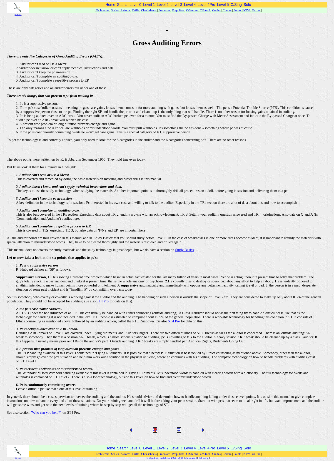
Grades (216, 10)
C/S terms (192, 10)
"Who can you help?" (46, 412)
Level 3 (176, 5)
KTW (246, 10)
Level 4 (190, 5)
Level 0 (135, 5)
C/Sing (236, 5)
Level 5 (223, 5)
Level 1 (149, 5)
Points (237, 10)
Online (256, 10)
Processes (164, 10)
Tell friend (204, 458)
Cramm (227, 10)
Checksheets (149, 10)
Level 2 (163, 5)
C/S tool (205, 10)
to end (18, 14)
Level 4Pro (206, 5)
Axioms (125, 10)
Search (123, 5)
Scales (115, 10)
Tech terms (102, 10)
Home (110, 5)
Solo (247, 5)
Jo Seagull (191, 458)
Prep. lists (178, 10)
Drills (135, 10)
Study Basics (184, 250)
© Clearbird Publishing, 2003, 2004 (165, 458)
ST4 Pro (102, 301)
